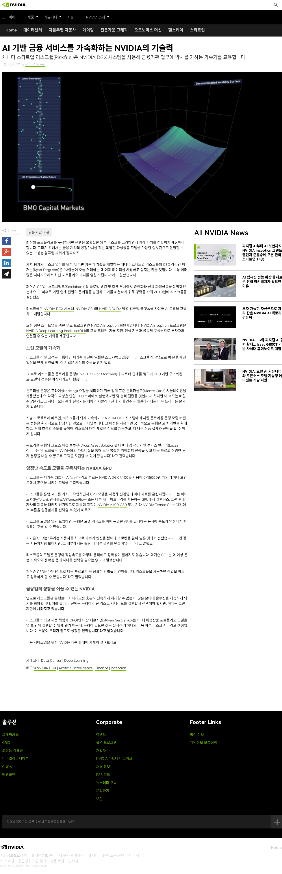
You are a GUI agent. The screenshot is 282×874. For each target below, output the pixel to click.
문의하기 (102, 790)
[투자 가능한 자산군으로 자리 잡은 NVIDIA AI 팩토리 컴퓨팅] (215, 317)
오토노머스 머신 (148, 30)
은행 (78, 242)
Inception (118, 668)
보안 (99, 799)
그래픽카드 (10, 734)
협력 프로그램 (106, 742)
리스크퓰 (152, 264)
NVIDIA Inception (155, 325)
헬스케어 (175, 30)
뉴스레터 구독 (106, 783)
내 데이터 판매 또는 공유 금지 (110, 855)
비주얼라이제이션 (15, 758)
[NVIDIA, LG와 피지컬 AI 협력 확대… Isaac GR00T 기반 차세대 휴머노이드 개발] (215, 349)
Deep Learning (76, 660)
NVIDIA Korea (35, 64)
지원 (70, 17)
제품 (31, 17)
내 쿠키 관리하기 (71, 855)
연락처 (73, 861)
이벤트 (101, 734)
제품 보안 (57, 861)
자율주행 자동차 (62, 30)
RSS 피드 (103, 774)
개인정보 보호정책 (203, 742)
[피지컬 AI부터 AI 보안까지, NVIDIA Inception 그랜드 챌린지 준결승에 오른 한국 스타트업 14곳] (215, 255)
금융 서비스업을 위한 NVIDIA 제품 (52, 642)
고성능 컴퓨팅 (12, 750)
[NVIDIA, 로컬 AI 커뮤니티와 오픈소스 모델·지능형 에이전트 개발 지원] (215, 380)
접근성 (23, 861)
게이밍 (88, 30)
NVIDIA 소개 (95, 17)
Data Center (51, 660)
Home (11, 30)
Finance (101, 668)
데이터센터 (32, 30)
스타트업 (197, 30)
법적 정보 (197, 734)
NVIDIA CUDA (110, 308)
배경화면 (8, 774)
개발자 (101, 750)
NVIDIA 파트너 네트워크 (114, 758)
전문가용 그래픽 (114, 30)
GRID (6, 742)
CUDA (7, 766)
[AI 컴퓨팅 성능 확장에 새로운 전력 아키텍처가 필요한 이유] (215, 286)
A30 (123, 504)
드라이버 (8, 17)
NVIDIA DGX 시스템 (59, 308)
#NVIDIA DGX (45, 668)
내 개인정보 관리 (43, 855)
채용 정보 (103, 766)
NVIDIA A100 (108, 504)
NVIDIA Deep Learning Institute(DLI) (56, 330)
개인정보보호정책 (13, 855)
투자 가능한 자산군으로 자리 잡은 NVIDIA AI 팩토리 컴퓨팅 (262, 313)
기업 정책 (39, 861)
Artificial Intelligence (76, 668)
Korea (276, 847)
